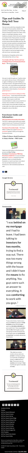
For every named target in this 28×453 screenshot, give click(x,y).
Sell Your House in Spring (7, 416)
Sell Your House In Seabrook (7, 428)
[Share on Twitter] (6, 172)
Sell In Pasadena (5, 432)
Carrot (2, 447)
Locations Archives (5, 408)
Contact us (11, 157)
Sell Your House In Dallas (7, 436)
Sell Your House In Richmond (8, 412)
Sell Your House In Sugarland (8, 422)
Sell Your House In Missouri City (8, 420)
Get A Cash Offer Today (6, 10)
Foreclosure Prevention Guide (10, 127)
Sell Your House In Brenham (7, 424)
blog (17, 57)
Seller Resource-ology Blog (8, 12)
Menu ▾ (24, 10)
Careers (17, 12)
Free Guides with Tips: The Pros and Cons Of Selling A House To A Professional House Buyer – (13, 61)
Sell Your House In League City (8, 430)
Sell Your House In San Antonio (8, 434)
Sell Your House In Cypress (7, 414)
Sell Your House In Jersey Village (8, 418)
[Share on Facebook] (3, 172)
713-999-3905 (22, 451)
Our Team (15, 10)
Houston (3, 410)
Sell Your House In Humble (7, 426)
